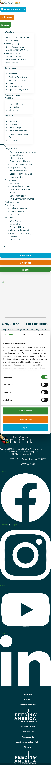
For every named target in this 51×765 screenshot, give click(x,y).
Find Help (9, 98)
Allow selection (26, 419)
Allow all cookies (25, 411)
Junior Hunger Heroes (18, 80)
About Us (9, 115)
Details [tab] (26, 334)
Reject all (25, 428)
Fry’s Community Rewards (19, 89)
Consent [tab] (9, 334)
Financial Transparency (18, 134)
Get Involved (10, 68)
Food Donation (12, 62)
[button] (25, 145)
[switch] (44, 385)
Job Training (14, 110)
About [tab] (42, 334)
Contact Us (13, 140)
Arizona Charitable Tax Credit (18, 37)
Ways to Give (10, 32)
